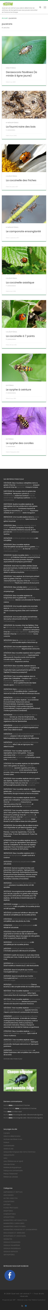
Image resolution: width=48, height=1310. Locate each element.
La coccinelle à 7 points (20, 336)
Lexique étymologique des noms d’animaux (19, 1152)
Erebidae (26, 511)
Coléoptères (9, 1202)
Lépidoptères (9, 1217)
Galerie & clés (8, 1149)
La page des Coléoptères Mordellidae (26, 725)
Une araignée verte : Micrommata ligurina (28, 1115)
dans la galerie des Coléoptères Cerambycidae (22, 992)
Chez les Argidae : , (21, 548)
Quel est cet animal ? (21, 1293)
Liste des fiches (9, 1164)
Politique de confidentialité (13, 1171)
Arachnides (9, 1195)
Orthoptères (9, 1255)
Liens (5, 1158)
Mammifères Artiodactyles (15, 1220)
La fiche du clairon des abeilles (23, 949)
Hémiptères (8, 1211)
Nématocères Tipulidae (14, 627)
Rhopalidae (30, 815)
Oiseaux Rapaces (11, 1252)
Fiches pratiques (11, 1208)
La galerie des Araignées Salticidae (25, 1016)
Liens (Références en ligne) (13, 1161)
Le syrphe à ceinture (18, 389)
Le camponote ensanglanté (23, 231)
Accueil (5, 18)
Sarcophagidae (33, 783)
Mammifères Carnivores (14, 1223)
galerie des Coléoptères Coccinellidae (23, 608)
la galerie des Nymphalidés (20, 854)
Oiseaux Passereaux (12, 1248)
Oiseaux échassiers (12, 1242)
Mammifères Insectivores (15, 1227)
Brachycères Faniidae (24, 634)
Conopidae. (31, 785)
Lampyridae (26, 806)
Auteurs (6, 1142)
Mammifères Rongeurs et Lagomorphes (20, 1230)
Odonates (8, 1239)
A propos (7, 1133)
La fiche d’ (22, 1050)
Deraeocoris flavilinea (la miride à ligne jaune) (21, 73)
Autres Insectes (11, 1198)
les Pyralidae (20, 757)
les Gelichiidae (21, 755)
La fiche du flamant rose (21, 942)
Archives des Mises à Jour (13, 1139)
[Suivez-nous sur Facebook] (26, 1306)
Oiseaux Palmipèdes (12, 1245)
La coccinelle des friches (21, 180)
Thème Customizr (39, 1300)
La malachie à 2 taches (21, 1105)
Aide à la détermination (12, 1136)
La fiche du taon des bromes (22, 919)
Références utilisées (11, 1177)
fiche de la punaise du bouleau (24, 963)
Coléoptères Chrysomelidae (17, 655)
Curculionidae (15, 802)
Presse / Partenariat (10, 1174)
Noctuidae (17, 513)
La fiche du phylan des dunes (23, 538)
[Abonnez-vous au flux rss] (22, 1306)
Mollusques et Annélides (14, 1233)
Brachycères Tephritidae (18, 632)
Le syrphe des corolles (20, 443)
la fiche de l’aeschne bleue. (28, 972)
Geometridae (12, 508)
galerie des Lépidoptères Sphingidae (21, 518)
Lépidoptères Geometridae (21, 791)
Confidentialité (9, 1146)
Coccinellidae (26, 804)
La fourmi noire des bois (21, 126)
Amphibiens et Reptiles (13, 1192)
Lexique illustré (9, 1155)
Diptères (7, 1205)
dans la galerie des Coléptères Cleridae (19, 1032)
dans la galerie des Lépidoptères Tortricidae (22, 1009)
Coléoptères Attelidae (29, 579)
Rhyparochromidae (30, 817)
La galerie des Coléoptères (22, 698)
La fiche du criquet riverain (21, 862)
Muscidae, (33, 781)
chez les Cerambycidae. (22, 685)
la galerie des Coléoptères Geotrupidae (19, 1041)
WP (14, 1300)
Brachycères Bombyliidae (13, 630)
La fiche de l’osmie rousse (21, 985)
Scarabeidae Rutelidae (24, 485)
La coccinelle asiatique (20, 282)
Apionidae (20, 487)
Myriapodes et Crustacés (15, 1236)
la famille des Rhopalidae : (21, 532)
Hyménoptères (10, 1214)
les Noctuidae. (12, 759)
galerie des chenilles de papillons (26, 570)
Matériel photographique (12, 1167)
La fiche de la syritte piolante (23, 925)
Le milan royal (17, 1112)
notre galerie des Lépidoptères (14, 830)
